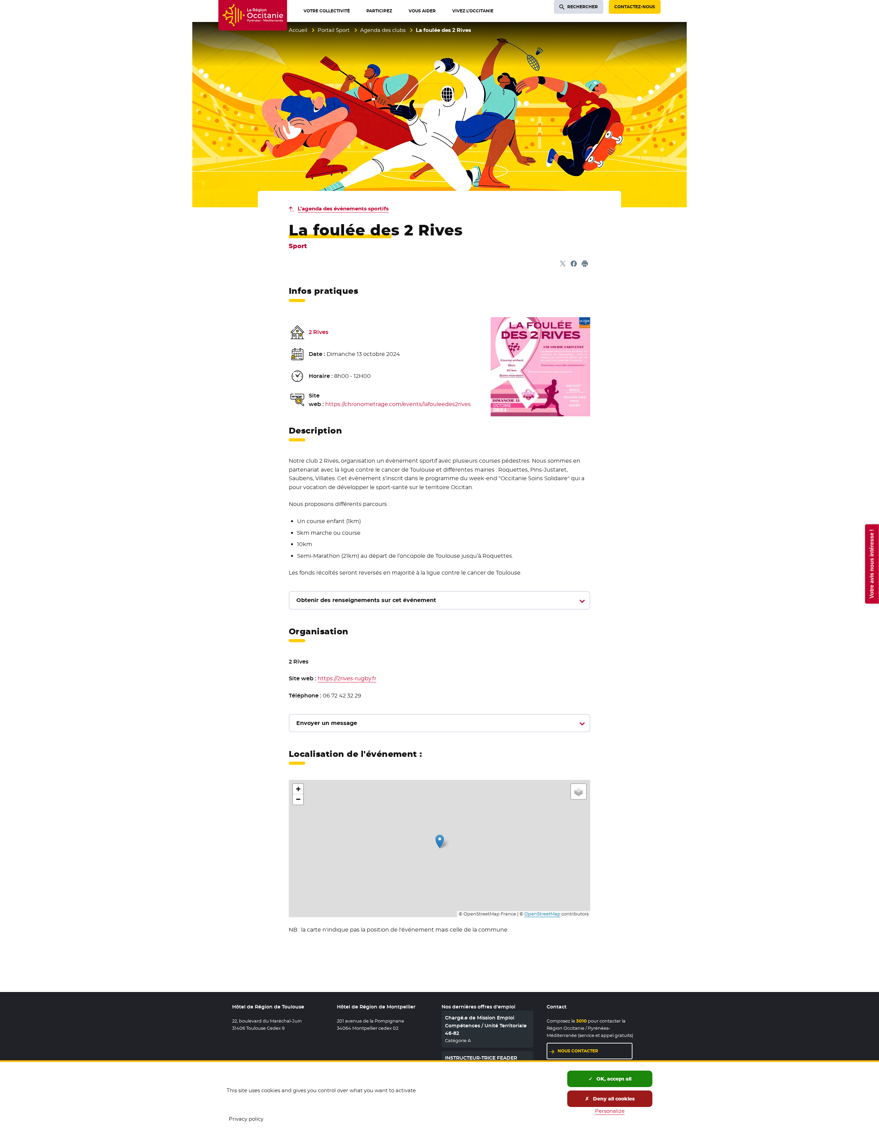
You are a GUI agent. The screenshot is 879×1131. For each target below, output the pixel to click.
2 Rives (318, 332)
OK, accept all (613, 1079)
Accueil (298, 30)
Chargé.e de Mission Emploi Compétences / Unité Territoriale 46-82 (486, 1025)
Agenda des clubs (383, 30)
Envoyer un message (326, 723)
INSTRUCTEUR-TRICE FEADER (481, 1058)
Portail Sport (334, 30)
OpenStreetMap (542, 913)
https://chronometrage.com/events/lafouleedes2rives (398, 404)
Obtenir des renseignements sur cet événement (366, 600)
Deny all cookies (613, 1099)
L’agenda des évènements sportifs (343, 208)
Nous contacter (578, 1050)
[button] (439, 841)
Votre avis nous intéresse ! (872, 563)
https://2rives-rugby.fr (347, 678)
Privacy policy (246, 1119)
